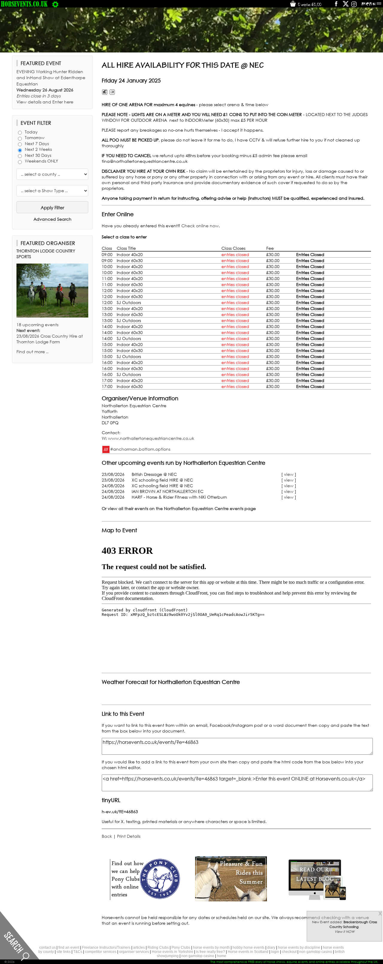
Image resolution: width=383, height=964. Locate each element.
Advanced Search (53, 219)
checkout (289, 952)
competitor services (100, 952)
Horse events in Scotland (248, 952)
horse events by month (211, 947)
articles (139, 947)
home (221, 956)
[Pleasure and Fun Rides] (231, 900)
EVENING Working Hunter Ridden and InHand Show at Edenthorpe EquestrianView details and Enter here (50, 87)
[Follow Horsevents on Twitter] (345, 5)
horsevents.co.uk (24, 4)
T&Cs (77, 952)
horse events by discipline (299, 947)
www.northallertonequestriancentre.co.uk (151, 438)
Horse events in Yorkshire (172, 952)
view (289, 474)
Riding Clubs (158, 947)
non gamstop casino (315, 952)
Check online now (200, 225)
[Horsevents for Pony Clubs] (145, 900)
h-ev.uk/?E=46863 (120, 811)
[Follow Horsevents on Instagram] (354, 5)
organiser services (134, 952)
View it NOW (345, 931)
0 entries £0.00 (309, 4)
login (275, 952)
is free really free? (210, 952)
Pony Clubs (180, 947)
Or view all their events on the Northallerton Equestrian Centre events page (179, 508)
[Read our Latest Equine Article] (317, 900)
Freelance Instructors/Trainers (106, 947)
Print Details (128, 836)
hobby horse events (248, 947)
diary (271, 947)
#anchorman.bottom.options (140, 449)
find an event (68, 947)
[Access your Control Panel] (55, 4)
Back (107, 836)
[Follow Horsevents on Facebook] (336, 5)
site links (64, 952)
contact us (47, 947)
